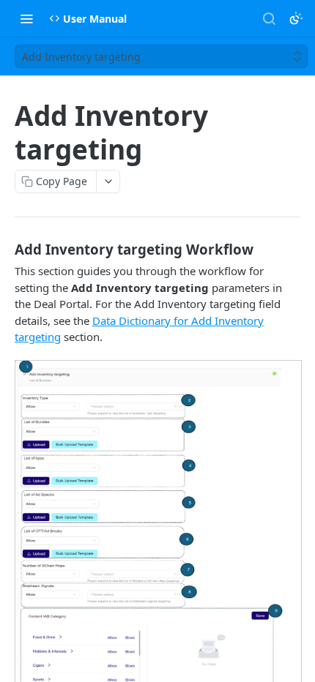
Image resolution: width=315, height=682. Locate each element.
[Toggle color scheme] (296, 18)
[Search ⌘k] (269, 18)
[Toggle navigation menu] (26, 18)
